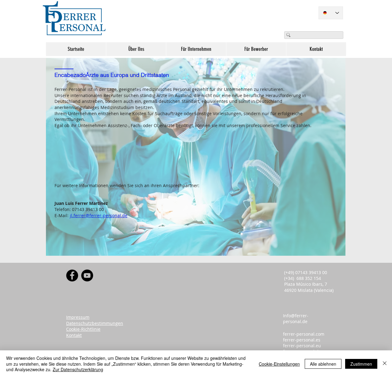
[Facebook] (72, 275)
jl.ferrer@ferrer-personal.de (98, 215)
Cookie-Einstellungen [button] (279, 364)
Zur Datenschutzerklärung (78, 369)
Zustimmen (361, 364)
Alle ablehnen (323, 364)
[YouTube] (87, 275)
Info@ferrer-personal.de (295, 318)
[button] (136, 49)
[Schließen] (384, 363)
